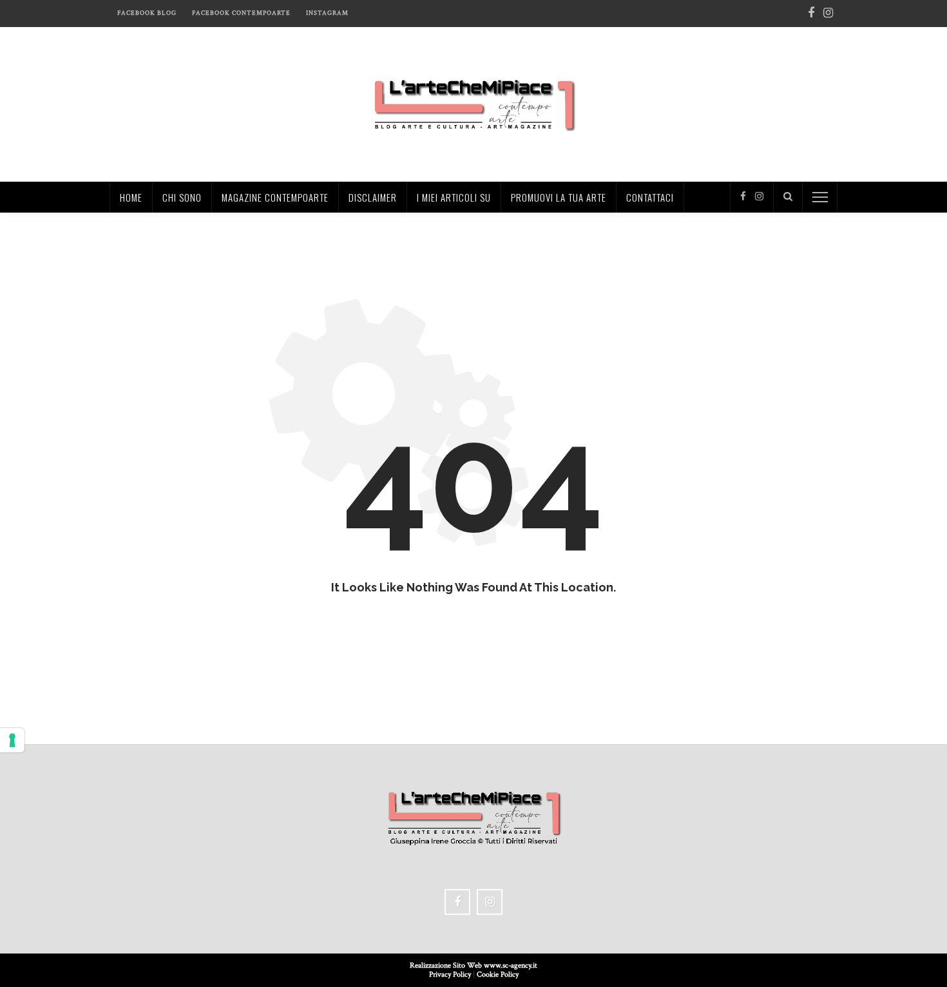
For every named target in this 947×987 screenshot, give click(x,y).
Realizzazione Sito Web (447, 965)
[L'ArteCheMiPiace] (474, 103)
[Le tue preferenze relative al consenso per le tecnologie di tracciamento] (12, 740)
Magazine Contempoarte (275, 197)
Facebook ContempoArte (241, 13)
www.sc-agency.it (510, 965)
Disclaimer (373, 197)
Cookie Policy (498, 974)
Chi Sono (182, 197)
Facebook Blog (147, 13)
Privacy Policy (450, 974)
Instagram (327, 13)
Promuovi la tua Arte (558, 197)
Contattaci (650, 197)
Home (131, 197)
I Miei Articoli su (454, 197)
